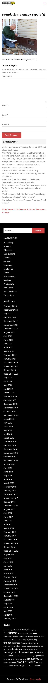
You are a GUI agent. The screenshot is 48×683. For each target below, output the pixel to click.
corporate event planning (33, 636)
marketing (26, 652)
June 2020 (8, 381)
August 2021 (8, 332)
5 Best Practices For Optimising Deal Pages (21, 179)
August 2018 (9, 464)
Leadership (8, 269)
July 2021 (7, 336)
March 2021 (8, 351)
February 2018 (9, 487)
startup (39, 662)
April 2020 (8, 389)
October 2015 (9, 592)
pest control (18, 659)
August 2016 (9, 554)
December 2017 (10, 494)
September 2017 (10, 505)
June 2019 (8, 426)
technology (19, 665)
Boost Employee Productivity (12, 630)
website (38, 666)
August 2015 (8, 600)
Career (34, 633)
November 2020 (10, 366)
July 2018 (7, 468)
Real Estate (8, 288)
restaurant (12, 662)
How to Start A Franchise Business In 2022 (21, 164)
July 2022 (7, 313)
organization (39, 656)
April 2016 (7, 569)
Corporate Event (18, 636)
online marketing (29, 656)
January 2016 (9, 581)
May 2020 (7, 385)
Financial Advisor (27, 643)
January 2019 (9, 445)
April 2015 (7, 615)
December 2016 (10, 539)
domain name (7, 640)
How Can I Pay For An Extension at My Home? (23, 159)
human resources (28, 646)
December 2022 (10, 310)
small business (27, 662)
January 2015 (9, 618)
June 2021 (8, 340)
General (6, 261)
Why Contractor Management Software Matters (23, 153)
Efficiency (15, 640)
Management (9, 276)
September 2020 (10, 374)
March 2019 (8, 438)
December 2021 (10, 321)
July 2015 (7, 603)
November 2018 (10, 453)
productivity (33, 658)
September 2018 (10, 460)
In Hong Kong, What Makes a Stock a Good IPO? (24, 156)
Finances (16, 643)
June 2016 (8, 562)
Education (7, 250)
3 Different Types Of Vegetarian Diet (18, 167)
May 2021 (7, 344)
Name (5, 105)
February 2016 (9, 577)
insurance (39, 646)
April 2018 (7, 479)
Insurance (7, 265)
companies (7, 636)
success (6, 666)
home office (15, 646)
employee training (30, 640)
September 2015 (10, 596)
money (35, 652)
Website (5, 124)
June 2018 (8, 472)
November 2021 (10, 325)
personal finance (8, 659)
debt (42, 636)
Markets (7, 280)
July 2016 (7, 558)
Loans (6, 272)
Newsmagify (35, 679)
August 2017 (9, 509)
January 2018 (9, 490)
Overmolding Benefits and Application (18, 182)
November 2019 (10, 408)
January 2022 (9, 317)
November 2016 (10, 543)
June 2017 (8, 517)
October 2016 (9, 547)
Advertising (8, 242)
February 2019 (9, 441)
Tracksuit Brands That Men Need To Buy (20, 170)
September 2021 (10, 328)
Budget (25, 629)
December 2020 (10, 362)
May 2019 (7, 430)
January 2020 (9, 400)
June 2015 (8, 607)
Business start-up (24, 633)
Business (7, 246)
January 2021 (9, 359)
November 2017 (10, 498)
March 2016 (8, 573)
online (10, 655)
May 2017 (7, 521)
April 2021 (7, 347)
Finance (6, 257)
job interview (7, 649)
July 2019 (7, 423)
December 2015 (10, 585)
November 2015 (10, 588)
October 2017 (9, 502)
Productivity (8, 284)
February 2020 (10, 396)
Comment (7, 76)
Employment (9, 254)
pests (24, 659)
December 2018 (10, 449)
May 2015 (7, 611)
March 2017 (8, 528)
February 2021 (9, 355)
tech (11, 666)
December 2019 (10, 404)
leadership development (30, 649)
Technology (8, 295)
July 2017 (7, 513)
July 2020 (7, 377)
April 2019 (7, 434)
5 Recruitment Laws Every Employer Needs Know (24, 185)
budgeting (33, 630)
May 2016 (7, 566)
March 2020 (8, 393)
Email (5, 115)
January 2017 (9, 536)
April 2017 (7, 524)
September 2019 (10, 415)
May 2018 (7, 475)
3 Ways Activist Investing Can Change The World (23, 162)
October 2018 (9, 457)
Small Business (10, 291)
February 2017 (9, 532)
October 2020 (9, 370)
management (11, 652)
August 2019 (9, 419)
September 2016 (10, 551)
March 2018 (8, 483)
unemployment (29, 666)
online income (18, 656)
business (10, 633)
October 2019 (9, 411)
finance (7, 642)
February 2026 (10, 306)
